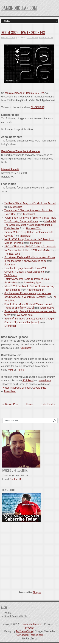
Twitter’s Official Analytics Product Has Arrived (30, 203)
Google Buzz (39, 387)
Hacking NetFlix (35, 289)
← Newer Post (10, 404)
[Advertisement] (29, 555)
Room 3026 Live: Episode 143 (23, 32)
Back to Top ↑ (29, 638)
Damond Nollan (8, 37)
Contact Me (16, 479)
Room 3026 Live (46, 37)
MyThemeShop (24, 631)
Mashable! (16, 206)
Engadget (9, 264)
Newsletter (45, 380)
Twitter (5, 387)
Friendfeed (10, 391)
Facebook (15, 387)
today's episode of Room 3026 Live (24, 92)
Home (29, 404)
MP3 (10, 369)
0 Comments (32, 37)
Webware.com (25, 315)
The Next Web (33, 228)
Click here (25, 347)
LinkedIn (26, 387)
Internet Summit (10, 169)
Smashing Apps (32, 282)
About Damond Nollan (16, 616)
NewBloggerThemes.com (29, 634)
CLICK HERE (37, 107)
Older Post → (48, 404)
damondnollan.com (19, 8)
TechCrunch (29, 214)
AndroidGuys (47, 307)
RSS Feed (28, 380)
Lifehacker (10, 325)
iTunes (20, 369)
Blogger (37, 592)
